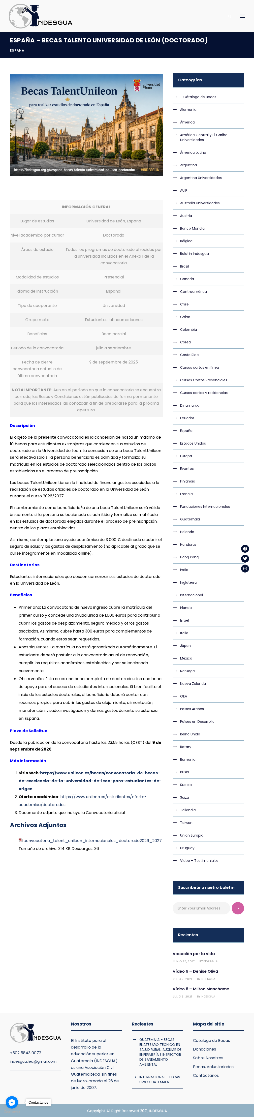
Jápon (185, 645)
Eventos (187, 468)
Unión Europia (191, 835)
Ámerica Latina (193, 152)
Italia (184, 633)
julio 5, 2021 (182, 996)
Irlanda (186, 607)
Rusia (184, 772)
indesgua (210, 961)
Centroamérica (193, 291)
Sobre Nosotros (208, 1058)
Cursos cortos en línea (199, 367)
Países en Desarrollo (197, 721)
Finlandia (187, 481)
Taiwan (186, 822)
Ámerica (187, 122)
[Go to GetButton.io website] (12, 1112)
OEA (183, 696)
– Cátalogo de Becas (198, 96)
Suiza (184, 797)
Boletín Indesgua (194, 253)
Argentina (188, 165)
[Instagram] (245, 569)
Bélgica (186, 241)
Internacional (191, 595)
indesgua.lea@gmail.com (33, 1061)
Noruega (187, 670)
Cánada (187, 278)
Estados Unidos (193, 443)
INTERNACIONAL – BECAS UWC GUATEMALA (159, 1080)
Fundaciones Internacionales (205, 506)
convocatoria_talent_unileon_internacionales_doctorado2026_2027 (93, 841)
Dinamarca (189, 405)
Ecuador (187, 418)
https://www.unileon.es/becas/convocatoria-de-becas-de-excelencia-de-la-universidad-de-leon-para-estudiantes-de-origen (90, 781)
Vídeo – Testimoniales (199, 860)
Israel (184, 620)
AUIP (183, 190)
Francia (186, 493)
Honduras (188, 544)
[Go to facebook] (12, 1102)
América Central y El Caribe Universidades (203, 137)
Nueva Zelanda (193, 683)
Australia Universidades (200, 203)
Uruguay (187, 847)
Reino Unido (190, 734)
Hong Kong (189, 557)
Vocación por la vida (194, 954)
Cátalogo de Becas (211, 1040)
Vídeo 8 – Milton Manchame (201, 989)
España (17, 50)
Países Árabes (192, 708)
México (186, 658)
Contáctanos (206, 1075)
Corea (185, 342)
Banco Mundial (192, 228)
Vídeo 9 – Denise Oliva (195, 971)
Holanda (187, 531)
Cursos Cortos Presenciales (203, 380)
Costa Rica (189, 354)
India (184, 569)
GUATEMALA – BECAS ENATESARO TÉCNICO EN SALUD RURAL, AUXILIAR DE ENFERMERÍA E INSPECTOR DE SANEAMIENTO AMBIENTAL (160, 1052)
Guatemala (190, 519)
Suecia (186, 784)
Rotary (185, 746)
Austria (186, 215)
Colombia (188, 329)
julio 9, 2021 (182, 979)
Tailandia (188, 810)
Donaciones (204, 1049)
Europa (186, 455)
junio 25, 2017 (183, 961)
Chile (184, 304)
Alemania (188, 109)
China (185, 316)
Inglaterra (188, 582)
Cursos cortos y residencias (204, 392)
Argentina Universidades (201, 177)
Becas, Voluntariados (213, 1067)
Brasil (184, 266)
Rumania (187, 759)
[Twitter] (245, 559)
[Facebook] (245, 549)
